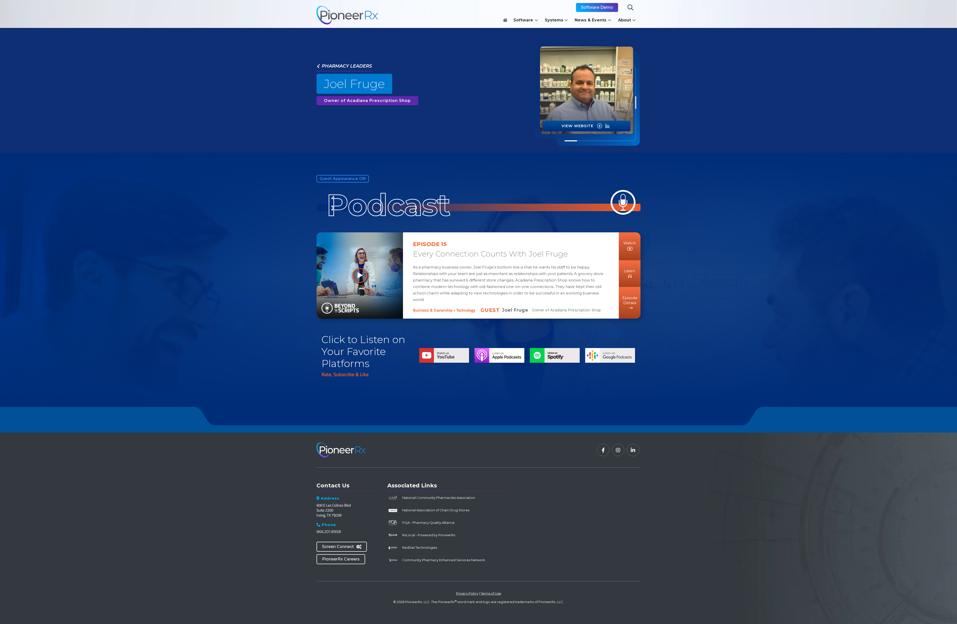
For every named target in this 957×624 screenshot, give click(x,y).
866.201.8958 (329, 531)
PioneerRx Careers (341, 559)
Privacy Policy (467, 593)
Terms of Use (490, 593)
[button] (527, 20)
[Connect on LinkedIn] (607, 126)
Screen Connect (341, 546)
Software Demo (597, 7)
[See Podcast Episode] (599, 126)
